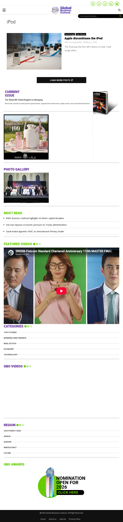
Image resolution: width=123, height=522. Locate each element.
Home (43, 519)
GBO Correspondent (73, 42)
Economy (9, 349)
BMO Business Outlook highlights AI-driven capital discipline (35, 218)
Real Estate (10, 343)
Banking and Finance (15, 338)
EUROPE (7, 442)
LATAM (7, 453)
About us (52, 519)
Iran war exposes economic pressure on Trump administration (36, 224)
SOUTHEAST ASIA (12, 430)
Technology (69, 34)
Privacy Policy (74, 519)
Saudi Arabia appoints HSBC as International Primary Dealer (35, 231)
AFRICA (7, 436)
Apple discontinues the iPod (83, 38)
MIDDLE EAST (10, 447)
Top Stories (80, 34)
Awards (62, 519)
